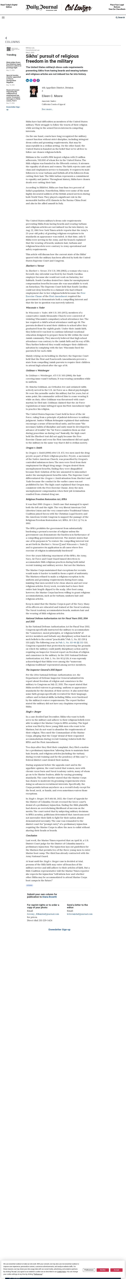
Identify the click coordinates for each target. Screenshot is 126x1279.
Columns (12, 42)
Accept (116, 1270)
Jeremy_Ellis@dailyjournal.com (43, 914)
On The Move (14, 1278)
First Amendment (58, 296)
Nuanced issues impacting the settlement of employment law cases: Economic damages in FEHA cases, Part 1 (13, 95)
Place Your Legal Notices (117, 6)
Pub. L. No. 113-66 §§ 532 (70, 642)
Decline (102, 1270)
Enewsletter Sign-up (59, 929)
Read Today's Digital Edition (9, 6)
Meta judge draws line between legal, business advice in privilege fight (13, 65)
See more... (47, 109)
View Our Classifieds (117, 9)
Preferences (89, 1270)
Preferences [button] (38, 1274)
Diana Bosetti (49, 897)
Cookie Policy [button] (61, 1272)
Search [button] (121, 17)
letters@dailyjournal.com (80, 914)
